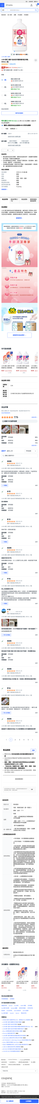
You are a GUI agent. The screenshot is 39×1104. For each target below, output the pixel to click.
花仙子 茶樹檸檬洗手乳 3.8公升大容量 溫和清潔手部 (15, 1044)
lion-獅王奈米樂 (5, 1008)
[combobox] (31, 451)
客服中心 (36, 1)
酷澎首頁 (3, 15)
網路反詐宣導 (4, 1066)
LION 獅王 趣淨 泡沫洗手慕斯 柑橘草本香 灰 (13, 1029)
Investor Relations (12, 1059)
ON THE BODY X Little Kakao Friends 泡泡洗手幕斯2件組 (17, 1040)
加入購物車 (10, 1101)
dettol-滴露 (23, 1005)
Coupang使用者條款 (25, 1059)
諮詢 (33, 750)
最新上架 (10, 451)
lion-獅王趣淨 (4, 1013)
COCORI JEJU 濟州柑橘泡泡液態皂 (11, 1051)
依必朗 (3, 1010)
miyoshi (12, 1013)
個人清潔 (10, 15)
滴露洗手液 (4, 1005)
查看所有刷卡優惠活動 (14, 136)
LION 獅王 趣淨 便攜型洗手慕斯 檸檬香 (12, 1022)
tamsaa (10, 1005)
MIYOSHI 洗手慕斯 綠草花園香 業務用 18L (13, 1049)
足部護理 (12, 999)
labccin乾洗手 (17, 1010)
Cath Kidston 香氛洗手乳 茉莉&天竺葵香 (12, 1038)
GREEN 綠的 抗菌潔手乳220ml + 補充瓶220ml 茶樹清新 (16, 1020)
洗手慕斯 (30, 1005)
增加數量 (3, 150)
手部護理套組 (4, 999)
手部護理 (26, 15)
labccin (17, 1013)
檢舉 (32, 789)
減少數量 (12, 150)
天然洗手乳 (30, 1008)
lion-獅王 (16, 1005)
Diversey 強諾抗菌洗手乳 (9, 1033)
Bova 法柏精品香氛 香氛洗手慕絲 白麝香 (12, 1031)
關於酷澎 (3, 1059)
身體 (15, 15)
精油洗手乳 (23, 1013)
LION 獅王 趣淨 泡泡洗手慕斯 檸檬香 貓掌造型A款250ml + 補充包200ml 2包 (18, 1026)
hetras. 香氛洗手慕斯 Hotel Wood (11, 1042)
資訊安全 (3, 1064)
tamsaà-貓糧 (14, 1008)
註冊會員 (31, 1)
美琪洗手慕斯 (22, 1008)
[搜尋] (36, 10)
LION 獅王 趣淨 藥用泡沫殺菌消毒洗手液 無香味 (14, 1035)
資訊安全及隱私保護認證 (14, 1064)
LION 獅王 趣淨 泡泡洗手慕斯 (10, 1024)
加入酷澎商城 (26, 1064)
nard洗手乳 (9, 1010)
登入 (27, 1)
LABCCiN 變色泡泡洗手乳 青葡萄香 (11, 1046)
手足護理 (20, 15)
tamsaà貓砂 (26, 1010)
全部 (3, 10)
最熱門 (3, 451)
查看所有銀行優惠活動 (14, 145)
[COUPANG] (6, 1078)
